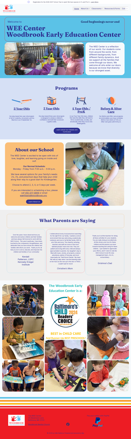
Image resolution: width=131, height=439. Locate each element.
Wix (82, 433)
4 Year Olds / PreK (81, 110)
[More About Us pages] (89, 8)
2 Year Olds (22, 108)
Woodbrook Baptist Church (39, 424)
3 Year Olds (51, 108)
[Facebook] (67, 424)
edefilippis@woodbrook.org (33, 195)
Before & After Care (111, 110)
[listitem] (65, 312)
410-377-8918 (32, 193)
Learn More (94, 2)
